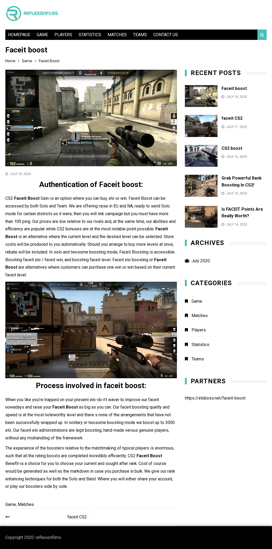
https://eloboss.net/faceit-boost (215, 398)
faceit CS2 (77, 516)
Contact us (165, 34)
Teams (140, 34)
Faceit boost (234, 88)
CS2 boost (232, 148)
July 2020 (201, 260)
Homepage (19, 34)
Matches (117, 34)
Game (42, 34)
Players (63, 34)
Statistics (90, 34)
